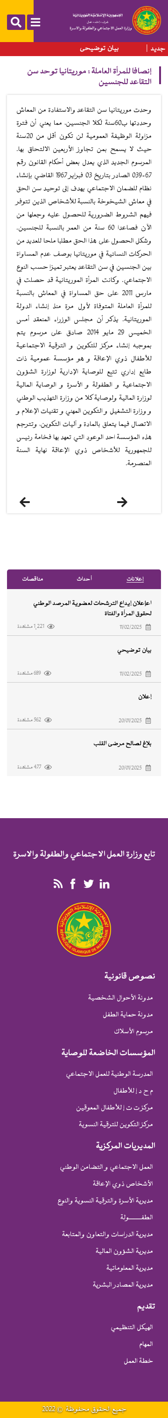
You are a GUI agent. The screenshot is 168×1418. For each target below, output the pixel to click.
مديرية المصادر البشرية (123, 1285)
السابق (35, 501)
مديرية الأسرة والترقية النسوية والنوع (105, 1201)
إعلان (145, 697)
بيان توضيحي (99, 48)
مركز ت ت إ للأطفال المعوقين (114, 1108)
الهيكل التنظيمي (132, 1328)
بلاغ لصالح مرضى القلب (122, 744)
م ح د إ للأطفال (133, 1091)
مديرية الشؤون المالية (124, 1251)
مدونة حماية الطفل (128, 1015)
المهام (146, 1344)
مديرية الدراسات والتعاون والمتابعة (107, 1235)
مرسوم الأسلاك (133, 1032)
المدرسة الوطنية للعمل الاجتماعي (109, 1074)
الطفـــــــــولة (136, 1218)
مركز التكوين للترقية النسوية (116, 1125)
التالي (134, 501)
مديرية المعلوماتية (129, 1268)
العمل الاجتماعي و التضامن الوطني (106, 1167)
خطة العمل (138, 1361)
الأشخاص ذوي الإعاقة (123, 1184)
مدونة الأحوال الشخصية (120, 998)
